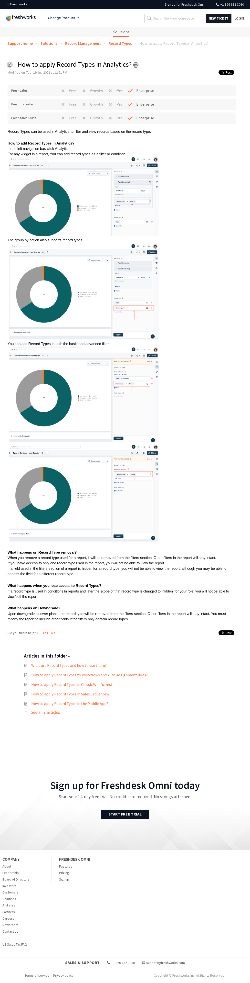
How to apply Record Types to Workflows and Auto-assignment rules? (89, 674)
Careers (8, 918)
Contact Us (10, 931)
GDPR (6, 938)
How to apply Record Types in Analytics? (174, 43)
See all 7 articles (45, 712)
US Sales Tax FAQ (14, 944)
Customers (10, 892)
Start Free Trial (125, 814)
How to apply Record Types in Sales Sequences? (70, 694)
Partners (8, 912)
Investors (9, 886)
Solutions (121, 31)
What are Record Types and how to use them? (69, 665)
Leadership (10, 873)
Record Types (120, 43)
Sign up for (185, 4)
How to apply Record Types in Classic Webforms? (72, 684)
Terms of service (37, 975)
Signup (64, 879)
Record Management (83, 43)
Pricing (64, 873)
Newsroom (10, 925)
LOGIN (239, 18)
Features (65, 866)
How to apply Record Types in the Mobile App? (69, 703)
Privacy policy (63, 975)
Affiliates (8, 905)
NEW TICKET (219, 18)
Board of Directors (16, 879)
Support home (20, 43)
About (6, 866)
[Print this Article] (135, 65)
